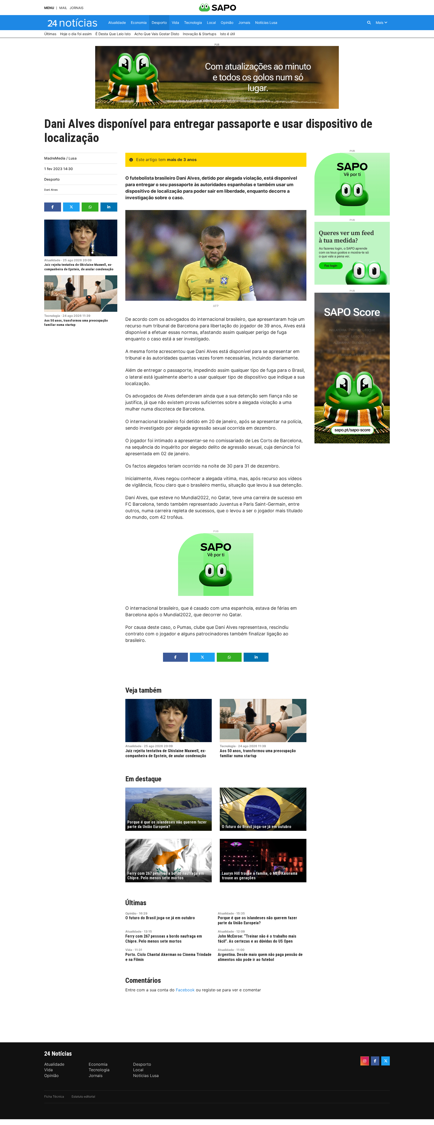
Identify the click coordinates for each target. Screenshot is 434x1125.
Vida (128, 950)
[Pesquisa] (369, 22)
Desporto (52, 179)
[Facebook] (375, 1060)
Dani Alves (51, 189)
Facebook (185, 989)
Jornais (76, 8)
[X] (385, 1060)
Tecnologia (52, 316)
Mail (63, 8)
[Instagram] (364, 1060)
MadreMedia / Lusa (60, 158)
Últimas (135, 903)
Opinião (130, 913)
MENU (49, 8)
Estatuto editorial (83, 1096)
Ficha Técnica (54, 1096)
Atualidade (52, 260)
